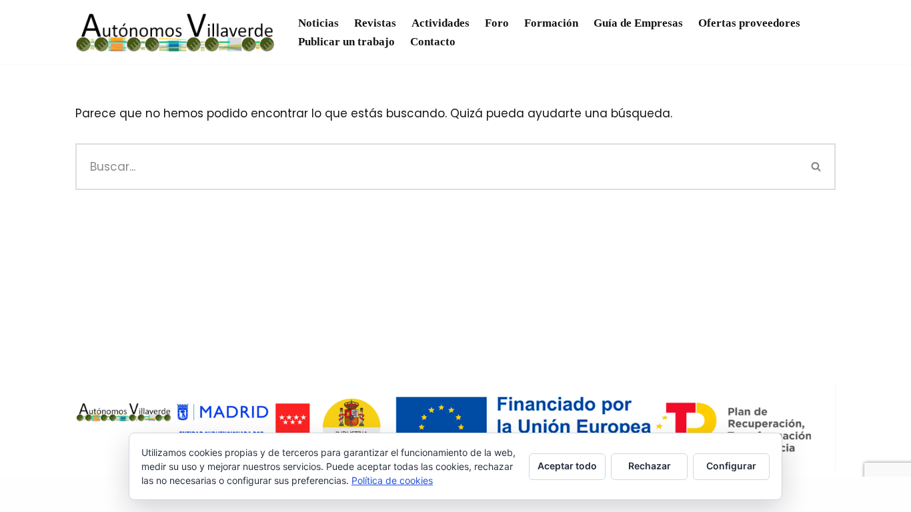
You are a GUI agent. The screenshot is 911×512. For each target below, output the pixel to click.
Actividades (440, 23)
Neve (90, 494)
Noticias (318, 23)
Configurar (731, 465)
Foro (497, 23)
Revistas (375, 23)
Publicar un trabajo (346, 41)
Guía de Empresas (638, 23)
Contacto (432, 41)
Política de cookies (392, 480)
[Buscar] (817, 166)
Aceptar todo (567, 465)
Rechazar (649, 465)
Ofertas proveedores (749, 23)
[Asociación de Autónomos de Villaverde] (175, 32)
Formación (551, 23)
